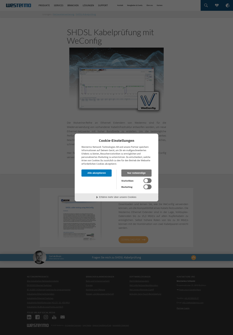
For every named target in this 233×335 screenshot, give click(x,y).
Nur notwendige (136, 173)
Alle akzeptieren (96, 173)
